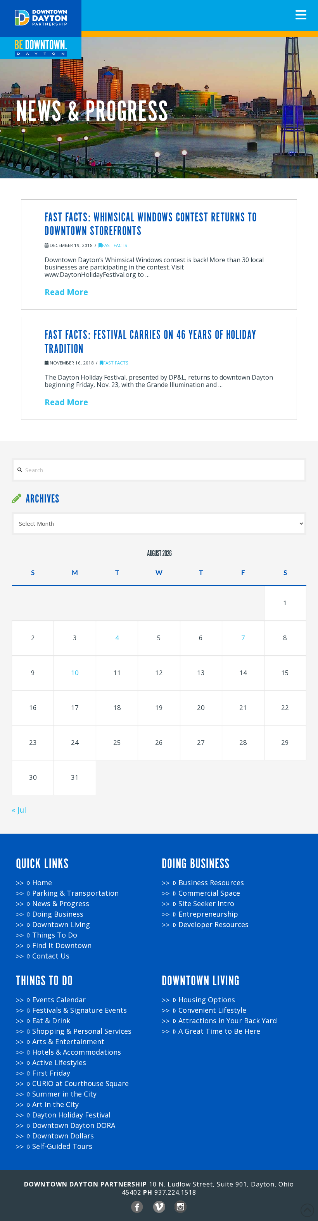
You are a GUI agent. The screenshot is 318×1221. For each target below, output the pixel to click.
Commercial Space (209, 893)
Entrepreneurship (208, 914)
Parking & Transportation (75, 893)
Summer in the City (64, 1094)
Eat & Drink (51, 1020)
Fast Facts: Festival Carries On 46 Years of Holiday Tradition (150, 342)
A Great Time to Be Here (219, 1031)
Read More (66, 292)
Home (42, 882)
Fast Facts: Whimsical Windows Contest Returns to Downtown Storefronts (151, 224)
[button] (301, 15)
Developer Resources (213, 924)
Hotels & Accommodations (76, 1052)
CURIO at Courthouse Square (80, 1083)
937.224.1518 (175, 1192)
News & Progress (60, 903)
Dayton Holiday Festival (71, 1115)
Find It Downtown (62, 945)
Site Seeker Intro (206, 903)
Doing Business (57, 914)
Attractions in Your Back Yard (227, 1020)
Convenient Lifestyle (212, 1010)
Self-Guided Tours (62, 1146)
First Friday (51, 1073)
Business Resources (211, 882)
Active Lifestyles (59, 1062)
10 (75, 672)
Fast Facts (114, 245)
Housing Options (206, 999)
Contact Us (50, 956)
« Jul (19, 810)
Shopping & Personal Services (81, 1031)
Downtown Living (61, 924)
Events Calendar (59, 999)
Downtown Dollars (63, 1136)
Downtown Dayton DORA (73, 1125)
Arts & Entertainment (68, 1041)
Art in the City (55, 1104)
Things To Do (54, 935)
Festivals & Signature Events (79, 1010)
